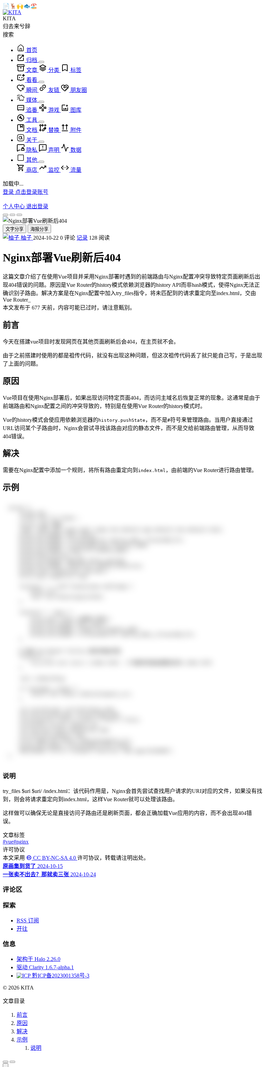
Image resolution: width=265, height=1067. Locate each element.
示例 (22, 1042)
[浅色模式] (5, 215)
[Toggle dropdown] (41, 62)
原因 (22, 1025)
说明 (35, 1050)
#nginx (21, 844)
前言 (22, 1017)
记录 (82, 238)
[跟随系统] (12, 215)
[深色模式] (19, 215)
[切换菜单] (5, 1064)
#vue (8, 844)
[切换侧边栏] (12, 1064)
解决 (22, 1033)
